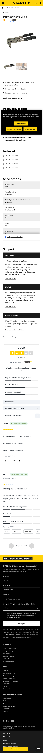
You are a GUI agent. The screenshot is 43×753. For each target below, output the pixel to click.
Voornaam (6, 576)
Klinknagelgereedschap (12, 8)
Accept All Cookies (30, 129)
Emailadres (6, 595)
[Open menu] (3, 3)
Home (3, 8)
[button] (3, 721)
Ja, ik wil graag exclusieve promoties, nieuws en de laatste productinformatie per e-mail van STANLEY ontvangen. (21, 615)
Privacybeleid (10, 634)
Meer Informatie (10, 307)
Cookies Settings (21, 123)
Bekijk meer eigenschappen (12, 98)
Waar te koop (15, 749)
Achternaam (7, 585)
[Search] (35, 3)
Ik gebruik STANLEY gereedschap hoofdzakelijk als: (18, 604)
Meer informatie (10, 279)
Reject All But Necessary (14, 129)
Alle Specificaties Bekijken (14, 237)
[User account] (40, 3)
